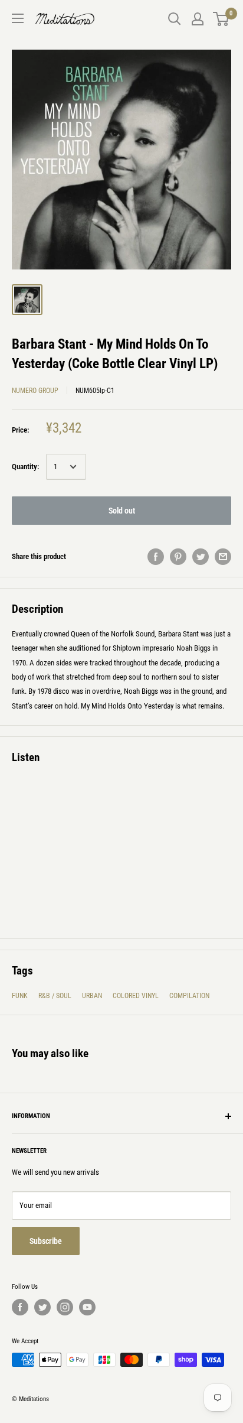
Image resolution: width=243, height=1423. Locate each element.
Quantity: (25, 466)
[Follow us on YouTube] (87, 1307)
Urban (92, 996)
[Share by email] (223, 556)
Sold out (122, 510)
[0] (221, 19)
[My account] (197, 18)
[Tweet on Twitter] (200, 556)
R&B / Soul (54, 996)
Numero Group (35, 390)
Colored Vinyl (136, 996)
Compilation (189, 996)
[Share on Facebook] (155, 556)
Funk (20, 996)
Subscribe (45, 1241)
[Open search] (174, 18)
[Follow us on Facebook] (20, 1307)
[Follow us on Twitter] (42, 1307)
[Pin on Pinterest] (178, 556)
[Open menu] (18, 18)
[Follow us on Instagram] (65, 1307)
